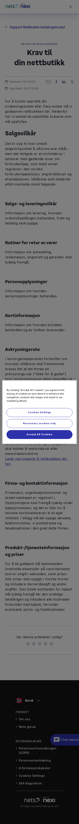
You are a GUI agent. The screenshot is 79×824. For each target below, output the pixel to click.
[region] (39, 412)
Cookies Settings (39, 412)
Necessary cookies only (39, 423)
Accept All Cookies (39, 434)
